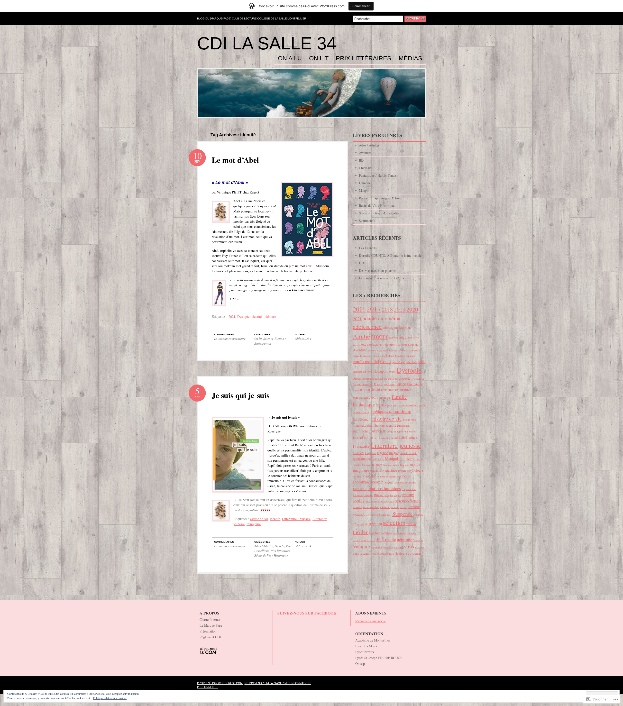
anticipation (387, 344)
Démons (357, 378)
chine (382, 356)
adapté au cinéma (381, 318)
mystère (402, 470)
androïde (393, 337)
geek (389, 405)
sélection (394, 522)
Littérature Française (296, 518)
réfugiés (389, 495)
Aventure (365, 152)
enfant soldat (391, 378)
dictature (357, 371)
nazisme (357, 476)
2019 (399, 309)
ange (402, 337)
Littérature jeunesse (396, 445)
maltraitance (362, 458)
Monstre (374, 470)
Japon (400, 431)
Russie (379, 495)
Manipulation (395, 458)
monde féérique (401, 465)
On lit (319, 58)
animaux (359, 344)
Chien (376, 356)
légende (382, 452)
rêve (391, 501)
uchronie (404, 539)
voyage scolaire (380, 553)
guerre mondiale (409, 405)
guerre (396, 405)
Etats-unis (387, 389)
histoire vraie (409, 419)
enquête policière (412, 378)
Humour (364, 183)
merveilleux (414, 459)
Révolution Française (377, 501)
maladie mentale (408, 453)
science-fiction (408, 501)
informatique (404, 425)
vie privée (388, 547)
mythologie (415, 470)
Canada (393, 350)
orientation (382, 476)
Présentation (208, 631)
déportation (368, 378)
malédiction (378, 459)
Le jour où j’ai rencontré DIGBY (382, 278)
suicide (375, 514)
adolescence (367, 326)
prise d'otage (400, 482)
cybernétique (398, 362)
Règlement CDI (210, 637)
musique (391, 470)
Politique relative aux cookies (110, 698)
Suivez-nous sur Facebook (306, 613)
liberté (394, 438)
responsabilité (409, 489)
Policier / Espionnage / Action (380, 198)
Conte (385, 361)
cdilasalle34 (303, 338)
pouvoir (377, 482)
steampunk (361, 514)
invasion (391, 431)
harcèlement (362, 419)
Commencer (361, 6)
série (411, 523)
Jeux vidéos (410, 431)
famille (399, 396)
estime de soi (259, 518)
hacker (389, 412)
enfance (379, 378)
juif (375, 438)
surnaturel (386, 514)
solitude (395, 507)
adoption (405, 327)
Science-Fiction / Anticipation (270, 341)
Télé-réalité (386, 539)
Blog (379, 350)
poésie (388, 482)
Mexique (366, 465)
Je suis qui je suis (240, 395)
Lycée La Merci (366, 646)
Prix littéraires (363, 58)
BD (361, 160)
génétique (377, 411)
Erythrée (378, 384)
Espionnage (414, 384)
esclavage (389, 384)
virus (409, 546)
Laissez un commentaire (230, 338)
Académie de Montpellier (372, 640)
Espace (400, 383)
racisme (359, 488)
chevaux (367, 356)
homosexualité (362, 425)
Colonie (390, 356)
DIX (362, 263)
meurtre (357, 465)
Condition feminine (405, 356)
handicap (402, 411)
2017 (373, 308)
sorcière (414, 506)
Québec (412, 482)
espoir (356, 390)
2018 (387, 309)
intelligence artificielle (369, 431)
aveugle (372, 350)
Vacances (418, 540)
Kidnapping (384, 438)
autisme (413, 344)
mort (381, 470)
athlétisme (401, 344)
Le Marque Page (211, 625)
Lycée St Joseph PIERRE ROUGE (379, 657)
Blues (385, 350)
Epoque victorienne (363, 384)
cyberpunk (411, 362)
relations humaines (384, 488)
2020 (412, 309)
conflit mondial (366, 361)
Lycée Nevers (364, 652)
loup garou (370, 453)
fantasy (381, 404)
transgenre (254, 524)
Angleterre (413, 337)
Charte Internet (210, 619)
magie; (394, 452)
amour (379, 335)
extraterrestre (381, 397)
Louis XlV (358, 453)
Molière (387, 465)
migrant (377, 464)
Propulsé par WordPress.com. (220, 683)
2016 (359, 309)
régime (397, 495)
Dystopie (243, 316)
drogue (392, 371)
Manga (363, 190)
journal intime (363, 437)
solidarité (385, 507)
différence (368, 371)
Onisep (360, 663)
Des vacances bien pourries (377, 270)
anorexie (372, 344)
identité (256, 316)
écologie (401, 553)
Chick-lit (365, 167)
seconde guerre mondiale (366, 507)
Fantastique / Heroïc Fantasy (378, 175)
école (391, 553)
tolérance (270, 316)
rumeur (368, 495)
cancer (401, 350)
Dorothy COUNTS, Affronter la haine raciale (390, 255)
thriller (360, 531)
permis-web (395, 476)
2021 (232, 316)
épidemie (415, 553)
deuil (421, 361)
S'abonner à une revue (370, 621)
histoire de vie (387, 418)
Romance (358, 495)
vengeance (376, 547)
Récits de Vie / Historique (271, 555)
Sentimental (367, 220)
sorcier (403, 507)
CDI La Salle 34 (266, 43)
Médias (410, 58)
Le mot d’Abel (235, 159)
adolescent (390, 327)
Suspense (402, 513)
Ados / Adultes (263, 546)
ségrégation (373, 523)
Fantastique (364, 404)
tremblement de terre (364, 540)
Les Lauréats (367, 248)
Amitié (361, 336)
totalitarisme (399, 533)
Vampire (361, 546)
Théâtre (374, 533)
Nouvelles (369, 476)
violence (398, 547)
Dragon (381, 371)
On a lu (290, 58)
